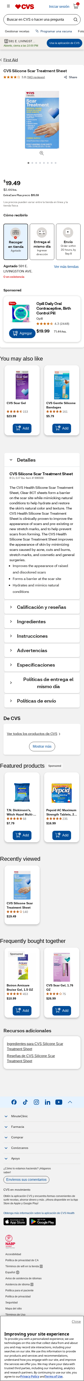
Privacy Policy (29, 1376)
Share (73, 77)
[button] (66, 266)
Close (76, 1321)
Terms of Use (54, 1376)
